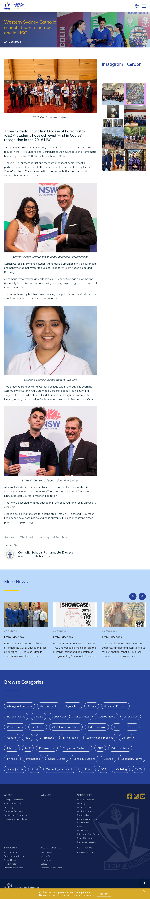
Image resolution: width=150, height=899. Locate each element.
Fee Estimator (10, 864)
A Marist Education (13, 803)
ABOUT (8, 795)
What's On (46, 856)
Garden (132, 727)
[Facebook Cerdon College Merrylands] (130, 796)
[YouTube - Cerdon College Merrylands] (143, 796)
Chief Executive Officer (66, 727)
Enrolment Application (14, 856)
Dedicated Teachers (13, 811)
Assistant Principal (115, 706)
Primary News (120, 748)
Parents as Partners (86, 842)
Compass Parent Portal (51, 867)
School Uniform (84, 838)
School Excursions (84, 758)
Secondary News (131, 758)
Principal (12, 758)
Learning (81, 803)
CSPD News (59, 716)
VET (103, 769)
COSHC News (106, 716)
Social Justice (15, 769)
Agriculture (72, 706)
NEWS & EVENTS (50, 847)
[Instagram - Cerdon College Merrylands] (136, 796)
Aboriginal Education (19, 706)
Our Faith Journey (85, 811)
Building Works (16, 716)
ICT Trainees (46, 737)
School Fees (10, 860)
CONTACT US (84, 847)
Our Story (8, 807)
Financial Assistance (13, 867)
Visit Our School (11, 852)
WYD (138, 769)
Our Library (82, 830)
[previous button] (133, 596)
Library (126, 737)
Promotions (33, 758)
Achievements (48, 706)
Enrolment (37, 727)
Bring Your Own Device (88, 834)
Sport (34, 769)
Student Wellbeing (85, 799)
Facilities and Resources (15, 815)
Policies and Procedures (15, 819)
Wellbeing (121, 769)
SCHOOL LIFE (84, 795)
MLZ (28, 748)
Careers (38, 716)
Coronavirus (130, 716)
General (11, 737)
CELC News (82, 716)
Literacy (12, 748)
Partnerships (46, 748)
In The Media (70, 737)
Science (108, 758)
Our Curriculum (84, 807)
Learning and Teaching (99, 737)
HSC (27, 737)
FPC (116, 727)
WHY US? (46, 795)
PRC (100, 748)
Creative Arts (15, 727)
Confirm (103, 893)
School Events (56, 758)
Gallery (44, 864)
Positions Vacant (85, 852)
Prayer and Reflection (76, 748)
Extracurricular (97, 727)
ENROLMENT (11, 847)
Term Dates (46, 860)
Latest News (46, 852)
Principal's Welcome (13, 799)
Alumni (91, 706)
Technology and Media (59, 769)
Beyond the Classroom (88, 819)
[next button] (142, 596)
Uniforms (87, 769)
